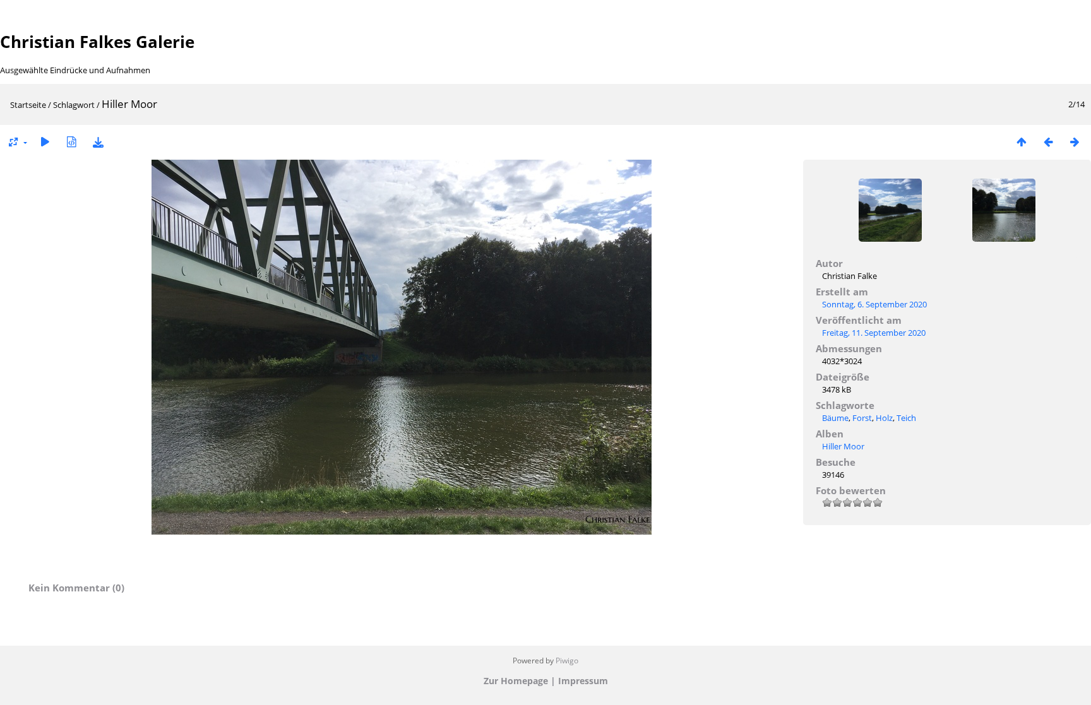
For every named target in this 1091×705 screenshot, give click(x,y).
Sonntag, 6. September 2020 (874, 304)
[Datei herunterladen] (98, 141)
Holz (884, 418)
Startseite (28, 104)
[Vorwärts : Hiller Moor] (1074, 141)
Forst (862, 418)
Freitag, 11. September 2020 (874, 332)
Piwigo (567, 660)
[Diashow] (45, 141)
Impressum (583, 681)
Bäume (835, 418)
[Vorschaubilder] (1021, 141)
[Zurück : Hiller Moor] (1048, 141)
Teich (906, 418)
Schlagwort (74, 104)
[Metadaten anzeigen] (71, 141)
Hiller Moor (843, 446)
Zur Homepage (516, 681)
